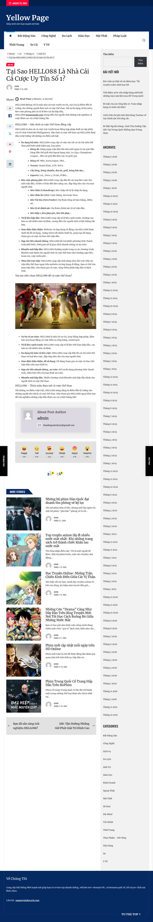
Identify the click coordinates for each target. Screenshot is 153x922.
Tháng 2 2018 (110, 699)
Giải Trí (107, 767)
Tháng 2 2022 (110, 526)
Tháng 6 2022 (110, 494)
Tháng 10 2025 (110, 211)
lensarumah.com (34, 114)
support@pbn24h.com (27, 900)
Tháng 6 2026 (110, 156)
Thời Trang (16, 44)
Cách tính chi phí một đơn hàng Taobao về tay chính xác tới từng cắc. (124, 117)
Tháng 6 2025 (110, 243)
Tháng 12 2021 (110, 542)
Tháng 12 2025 (110, 196)
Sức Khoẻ (108, 814)
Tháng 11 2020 (110, 605)
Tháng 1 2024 (110, 369)
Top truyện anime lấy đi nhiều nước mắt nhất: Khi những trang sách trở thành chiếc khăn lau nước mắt (69, 540)
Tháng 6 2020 (110, 644)
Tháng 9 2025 (110, 219)
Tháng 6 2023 (110, 424)
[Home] (10, 36)
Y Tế (46, 44)
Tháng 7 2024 (110, 321)
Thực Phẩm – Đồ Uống (114, 837)
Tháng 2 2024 (110, 361)
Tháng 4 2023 (110, 439)
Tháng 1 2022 (110, 534)
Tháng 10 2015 (110, 715)
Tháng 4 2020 (110, 660)
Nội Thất (101, 36)
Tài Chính (108, 822)
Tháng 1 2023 (110, 463)
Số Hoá (106, 806)
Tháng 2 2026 (110, 180)
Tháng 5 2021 (110, 573)
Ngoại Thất (109, 790)
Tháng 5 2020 (110, 652)
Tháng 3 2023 (110, 447)
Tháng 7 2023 (110, 416)
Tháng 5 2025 (110, 251)
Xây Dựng (108, 845)
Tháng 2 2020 (110, 675)
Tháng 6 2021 (110, 565)
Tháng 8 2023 (110, 408)
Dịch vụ (107, 751)
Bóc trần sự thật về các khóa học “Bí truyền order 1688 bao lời (121, 83)
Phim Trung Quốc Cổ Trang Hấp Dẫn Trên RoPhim (69, 683)
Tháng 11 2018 (110, 691)
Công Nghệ (48, 36)
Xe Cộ (34, 44)
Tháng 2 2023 (110, 455)
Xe (104, 853)
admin (16, 86)
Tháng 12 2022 (110, 471)
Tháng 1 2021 (109, 589)
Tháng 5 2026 (110, 164)
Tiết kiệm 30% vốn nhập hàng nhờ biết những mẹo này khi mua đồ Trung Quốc (123, 94)
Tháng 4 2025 (110, 259)
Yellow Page (27, 17)
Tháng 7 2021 (110, 557)
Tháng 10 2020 (110, 612)
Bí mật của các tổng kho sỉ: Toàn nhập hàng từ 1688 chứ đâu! (122, 106)
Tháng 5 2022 (110, 502)
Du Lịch (67, 36)
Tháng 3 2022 (110, 518)
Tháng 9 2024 (110, 314)
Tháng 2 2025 (110, 274)
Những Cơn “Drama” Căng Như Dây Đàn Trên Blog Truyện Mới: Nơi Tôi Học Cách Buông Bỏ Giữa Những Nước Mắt (69, 614)
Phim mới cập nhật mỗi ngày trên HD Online (70, 647)
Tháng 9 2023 (110, 400)
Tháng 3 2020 (110, 667)
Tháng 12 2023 (110, 377)
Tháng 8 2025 (110, 227)
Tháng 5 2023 (110, 431)
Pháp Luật (120, 36)
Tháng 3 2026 (110, 172)
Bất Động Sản (26, 36)
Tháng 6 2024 (110, 329)
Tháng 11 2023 (110, 384)
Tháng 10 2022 (110, 487)
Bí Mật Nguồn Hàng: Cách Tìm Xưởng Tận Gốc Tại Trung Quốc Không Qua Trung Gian (124, 129)
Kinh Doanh (109, 782)
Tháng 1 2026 (110, 188)
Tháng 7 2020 (110, 636)
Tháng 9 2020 (110, 620)
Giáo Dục (84, 36)
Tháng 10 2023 (110, 392)
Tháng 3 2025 (110, 266)
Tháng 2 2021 (110, 581)
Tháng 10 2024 (110, 306)
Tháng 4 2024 (110, 345)
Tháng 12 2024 (110, 290)
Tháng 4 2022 (110, 510)
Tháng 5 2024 (110, 337)
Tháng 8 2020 (110, 628)
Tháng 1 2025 (110, 282)
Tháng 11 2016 (110, 707)
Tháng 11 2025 (110, 203)
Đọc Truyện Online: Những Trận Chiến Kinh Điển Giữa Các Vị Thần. (71, 575)
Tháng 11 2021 (110, 549)
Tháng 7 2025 (110, 235)
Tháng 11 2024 (110, 298)
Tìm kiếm (108, 54)
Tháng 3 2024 (110, 353)
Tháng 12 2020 (110, 597)
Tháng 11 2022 (110, 479)
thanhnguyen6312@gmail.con (58, 425)
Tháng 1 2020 (110, 683)
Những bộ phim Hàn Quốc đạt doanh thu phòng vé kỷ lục (67, 501)
